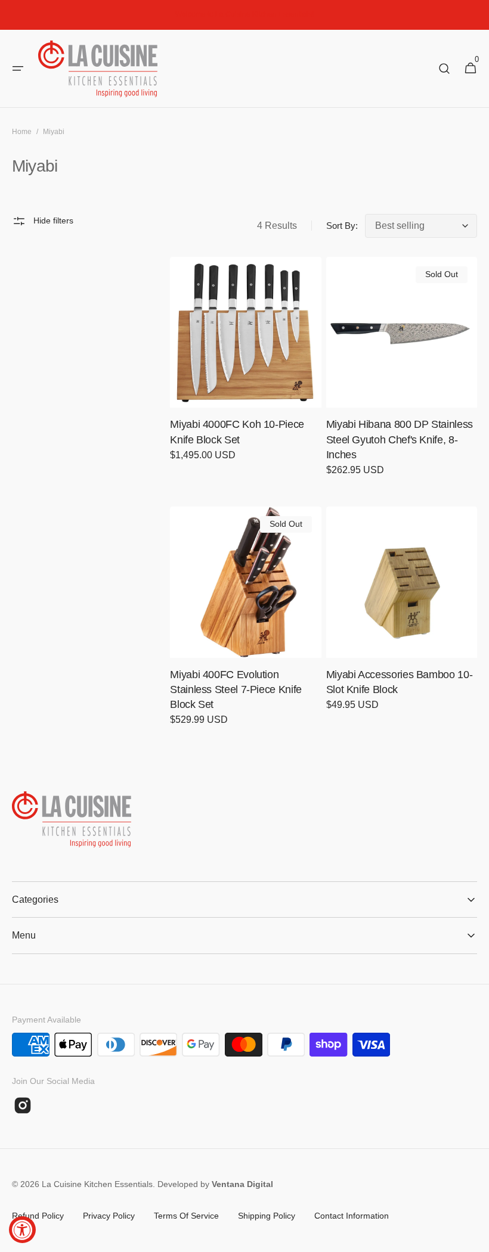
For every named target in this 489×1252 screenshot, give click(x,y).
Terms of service (186, 1215)
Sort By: (342, 225)
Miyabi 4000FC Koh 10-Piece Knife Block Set (237, 431)
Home (22, 132)
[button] (18, 68)
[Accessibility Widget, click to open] (22, 1229)
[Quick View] (201, 376)
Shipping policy (266, 1215)
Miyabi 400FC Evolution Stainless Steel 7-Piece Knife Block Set (236, 689)
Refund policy (38, 1215)
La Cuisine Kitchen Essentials (97, 1184)
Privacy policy (109, 1215)
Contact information (351, 1215)
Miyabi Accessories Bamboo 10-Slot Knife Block (399, 682)
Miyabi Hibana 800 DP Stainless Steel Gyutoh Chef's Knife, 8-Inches (399, 439)
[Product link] (245, 367)
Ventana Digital (242, 1184)
